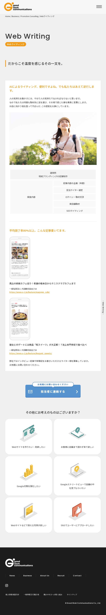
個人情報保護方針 (12, 594)
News (12, 575)
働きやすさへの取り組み (53, 594)
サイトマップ (72, 594)
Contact (77, 575)
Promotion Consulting (30, 16)
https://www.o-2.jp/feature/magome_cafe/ (29, 292)
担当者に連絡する (53, 389)
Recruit (61, 575)
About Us (44, 575)
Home (7, 16)
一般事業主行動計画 (31, 594)
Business (15, 16)
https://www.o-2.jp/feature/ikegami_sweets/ (30, 353)
